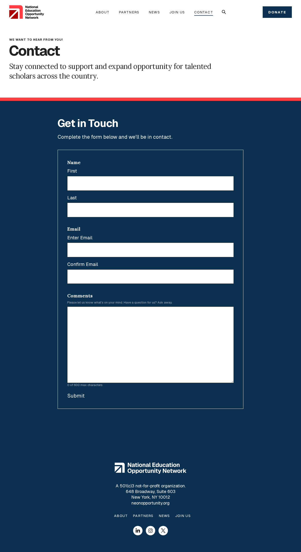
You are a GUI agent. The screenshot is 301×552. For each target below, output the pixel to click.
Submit (76, 395)
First (72, 171)
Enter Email (79, 238)
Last (72, 198)
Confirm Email (82, 264)
